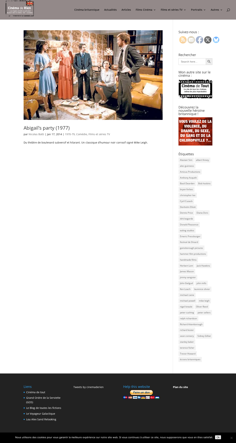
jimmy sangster (188, 277)
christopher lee (187, 195)
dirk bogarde (186, 218)
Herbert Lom (186, 265)
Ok (218, 437)
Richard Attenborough (191, 324)
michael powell (187, 300)
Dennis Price (186, 212)
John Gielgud (186, 283)
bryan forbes (186, 189)
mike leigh (204, 300)
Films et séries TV (172, 9)
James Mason (187, 271)
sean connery (187, 336)
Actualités (110, 9)
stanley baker (187, 341)
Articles (126, 9)
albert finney (202, 160)
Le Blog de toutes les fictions (43, 408)
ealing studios (187, 230)
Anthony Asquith (188, 177)
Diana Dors (202, 212)
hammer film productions (193, 253)
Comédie (81, 134)
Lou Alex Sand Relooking (41, 419)
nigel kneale (186, 306)
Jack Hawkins (203, 265)
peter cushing (187, 312)
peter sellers (204, 312)
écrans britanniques (190, 359)
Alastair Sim (186, 160)
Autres (215, 9)
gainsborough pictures (191, 248)
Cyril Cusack (186, 201)
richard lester (187, 330)
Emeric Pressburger (190, 236)
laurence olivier (202, 289)
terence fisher (187, 347)
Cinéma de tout (35, 392)
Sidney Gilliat (204, 336)
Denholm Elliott (188, 207)
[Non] (231, 438)
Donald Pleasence (189, 224)
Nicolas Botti (36, 134)
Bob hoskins (204, 183)
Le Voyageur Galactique (40, 413)
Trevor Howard (187, 353)
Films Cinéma (144, 9)
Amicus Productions (190, 171)
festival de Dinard (189, 242)
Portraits (196, 9)
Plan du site (180, 387)
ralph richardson (188, 318)
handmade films (188, 259)
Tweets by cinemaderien (88, 387)
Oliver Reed (202, 306)
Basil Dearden (187, 183)
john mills (201, 283)
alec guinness (187, 165)
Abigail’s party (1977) (47, 127)
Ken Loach (185, 289)
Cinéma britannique (86, 9)
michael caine (187, 295)
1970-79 (70, 134)
